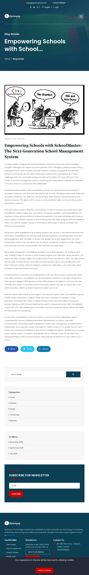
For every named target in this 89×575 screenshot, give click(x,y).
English (47, 7)
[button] (81, 16)
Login (57, 7)
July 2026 (13, 454)
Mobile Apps (11, 556)
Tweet (29, 349)
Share (12, 349)
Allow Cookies (44, 570)
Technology (14, 415)
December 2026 (16, 442)
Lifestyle (13, 403)
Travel (12, 397)
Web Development (14, 548)
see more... (11, 535)
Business (13, 420)
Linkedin (45, 349)
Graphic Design (12, 552)
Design (12, 409)
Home (7, 59)
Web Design (11, 544)
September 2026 (16, 448)
